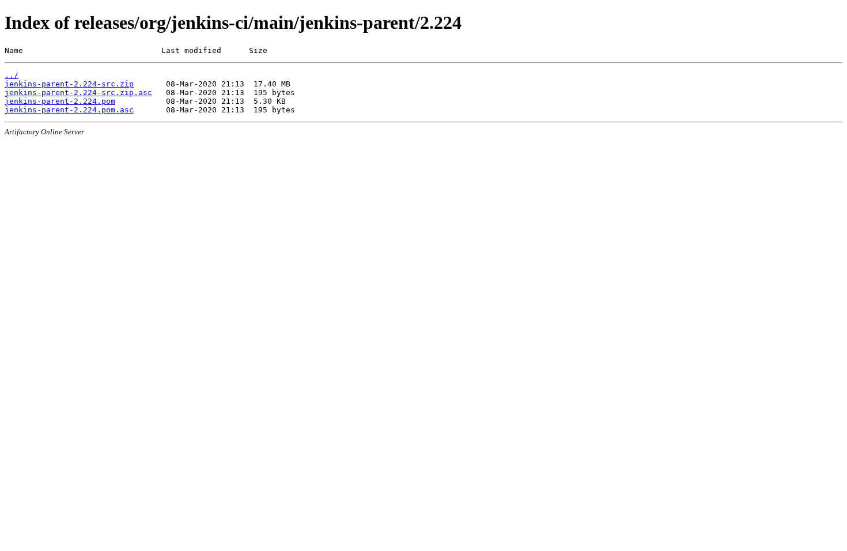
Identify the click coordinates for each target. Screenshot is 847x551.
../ (11, 75)
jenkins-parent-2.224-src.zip (69, 84)
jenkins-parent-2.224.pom (60, 101)
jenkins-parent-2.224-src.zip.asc (78, 92)
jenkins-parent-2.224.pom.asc (69, 109)
